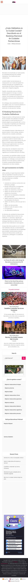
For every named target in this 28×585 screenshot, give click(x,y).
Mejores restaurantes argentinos (13, 410)
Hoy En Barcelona (14, 306)
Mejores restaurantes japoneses (13, 399)
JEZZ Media (15, 562)
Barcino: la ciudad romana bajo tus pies (14, 338)
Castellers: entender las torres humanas (14, 309)
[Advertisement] (14, 497)
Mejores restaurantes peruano (13, 413)
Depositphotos (4, 563)
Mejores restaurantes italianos (13, 406)
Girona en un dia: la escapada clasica (13, 457)
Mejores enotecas (9, 402)
